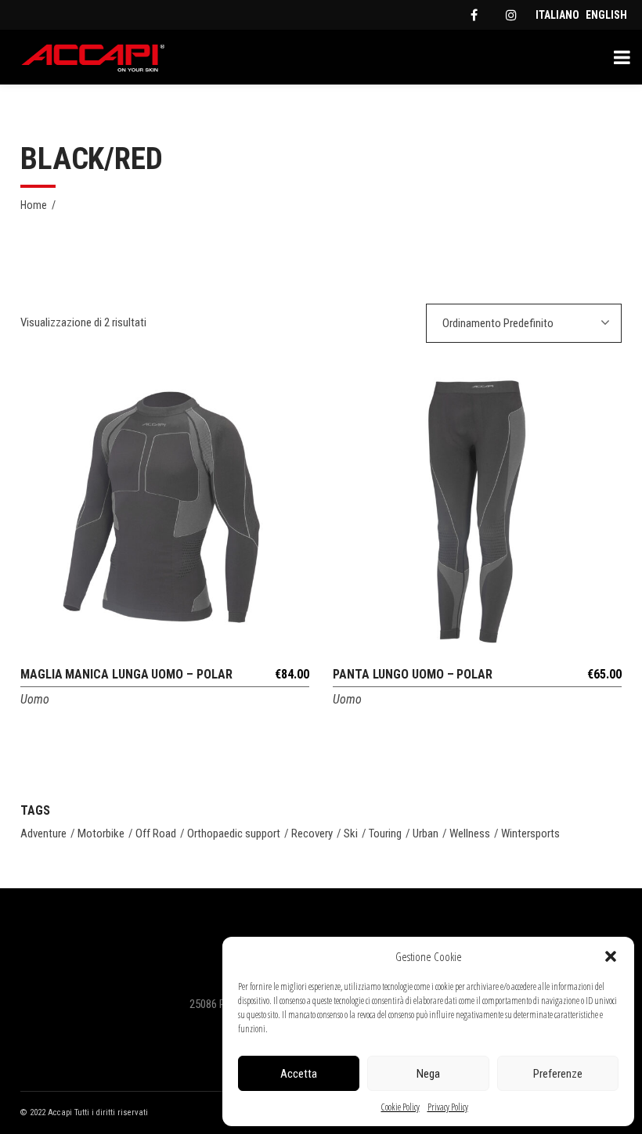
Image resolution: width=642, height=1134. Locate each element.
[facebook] (473, 15)
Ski (351, 833)
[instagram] (511, 15)
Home (33, 205)
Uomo (34, 699)
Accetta (298, 1074)
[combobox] (524, 323)
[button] (611, 956)
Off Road (155, 833)
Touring (385, 833)
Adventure (43, 833)
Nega (428, 1074)
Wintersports (530, 833)
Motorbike (101, 833)
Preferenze (557, 1074)
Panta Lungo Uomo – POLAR (412, 674)
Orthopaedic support (233, 833)
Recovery (312, 833)
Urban (425, 833)
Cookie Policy (400, 1107)
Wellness (469, 833)
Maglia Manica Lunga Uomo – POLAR (126, 674)
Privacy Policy (447, 1107)
